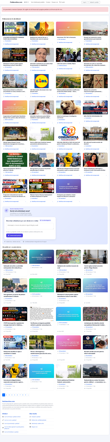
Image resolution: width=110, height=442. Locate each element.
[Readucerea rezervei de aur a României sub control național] (41, 34)
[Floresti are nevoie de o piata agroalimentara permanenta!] (95, 34)
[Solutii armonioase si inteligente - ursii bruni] (68, 112)
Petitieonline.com (16, 2)
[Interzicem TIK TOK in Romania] (68, 33)
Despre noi (55, 2)
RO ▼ (27, 2)
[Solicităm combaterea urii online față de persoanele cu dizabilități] (41, 60)
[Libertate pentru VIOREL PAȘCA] (68, 59)
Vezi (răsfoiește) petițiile (38, 2)
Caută (63, 2)
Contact (48, 2)
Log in (84, 2)
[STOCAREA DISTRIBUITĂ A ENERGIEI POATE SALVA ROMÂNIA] (14, 34)
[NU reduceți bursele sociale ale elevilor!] (95, 139)
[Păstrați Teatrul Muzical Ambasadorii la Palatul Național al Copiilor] (41, 191)
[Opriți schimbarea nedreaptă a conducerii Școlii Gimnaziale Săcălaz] (95, 165)
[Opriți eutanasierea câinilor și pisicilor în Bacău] (14, 165)
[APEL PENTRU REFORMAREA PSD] (95, 111)
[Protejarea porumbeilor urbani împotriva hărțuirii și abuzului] (68, 191)
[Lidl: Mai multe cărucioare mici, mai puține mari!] (41, 86)
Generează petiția (15, 235)
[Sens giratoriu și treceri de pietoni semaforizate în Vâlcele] (41, 165)
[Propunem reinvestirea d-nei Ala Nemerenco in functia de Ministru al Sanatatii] (14, 191)
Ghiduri (5, 414)
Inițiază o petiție (94, 2)
